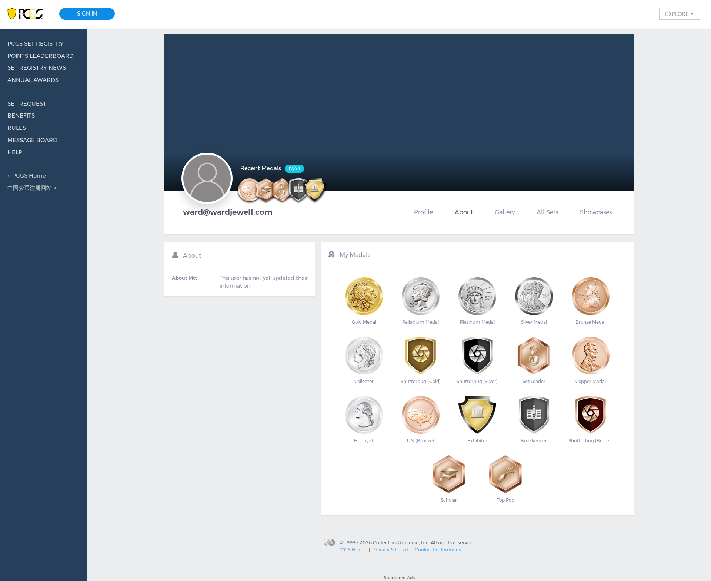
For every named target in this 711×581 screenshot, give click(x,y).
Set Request (26, 103)
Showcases (596, 212)
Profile (423, 212)
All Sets (547, 212)
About (464, 212)
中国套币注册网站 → (32, 187)
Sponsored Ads (399, 577)
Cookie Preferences (438, 549)
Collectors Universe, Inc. (401, 542)
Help (14, 152)
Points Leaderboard (40, 55)
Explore (679, 13)
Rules (16, 127)
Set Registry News (36, 67)
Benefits (21, 115)
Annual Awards (33, 79)
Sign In (87, 13)
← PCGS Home (26, 175)
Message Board (32, 139)
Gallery (505, 212)
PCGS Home (352, 549)
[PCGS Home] (28, 14)
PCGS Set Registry (35, 43)
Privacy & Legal (390, 549)
